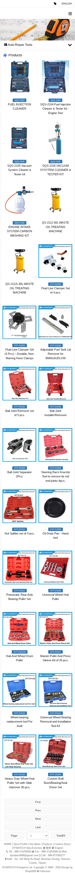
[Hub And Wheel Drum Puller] (19, 629)
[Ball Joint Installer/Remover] (55, 384)
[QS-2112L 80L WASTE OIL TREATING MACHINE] (19, 261)
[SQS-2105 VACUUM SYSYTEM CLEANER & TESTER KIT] (55, 138)
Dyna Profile (20, 844)
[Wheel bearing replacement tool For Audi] (19, 690)
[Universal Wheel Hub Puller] (55, 567)
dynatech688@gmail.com (24, 855)
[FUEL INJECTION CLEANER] (19, 77)
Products (47, 844)
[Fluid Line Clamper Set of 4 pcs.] (55, 261)
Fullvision (45, 871)
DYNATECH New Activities (27, 847)
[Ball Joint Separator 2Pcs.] (19, 445)
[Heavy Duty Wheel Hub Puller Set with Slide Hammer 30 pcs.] (19, 751)
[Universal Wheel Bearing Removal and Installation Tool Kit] (55, 690)
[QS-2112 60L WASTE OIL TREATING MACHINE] (55, 200)
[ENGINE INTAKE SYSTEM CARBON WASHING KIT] (19, 200)
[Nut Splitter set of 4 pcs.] (19, 506)
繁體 (48, 847)
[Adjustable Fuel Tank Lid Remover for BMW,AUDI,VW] (55, 322)
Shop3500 (30, 871)
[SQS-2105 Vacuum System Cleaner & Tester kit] (19, 138)
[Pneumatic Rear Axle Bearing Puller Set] (19, 567)
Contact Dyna (62, 844)
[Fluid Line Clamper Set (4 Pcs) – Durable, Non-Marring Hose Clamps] (19, 322)
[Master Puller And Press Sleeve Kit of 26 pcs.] (55, 629)
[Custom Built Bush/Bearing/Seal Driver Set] (55, 751)
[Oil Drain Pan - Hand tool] (55, 506)
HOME (8, 844)
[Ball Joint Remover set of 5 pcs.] (19, 384)
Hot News (34, 844)
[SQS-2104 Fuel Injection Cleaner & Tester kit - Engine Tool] (55, 77)
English (67, 3)
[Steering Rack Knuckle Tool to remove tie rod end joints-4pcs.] (55, 445)
